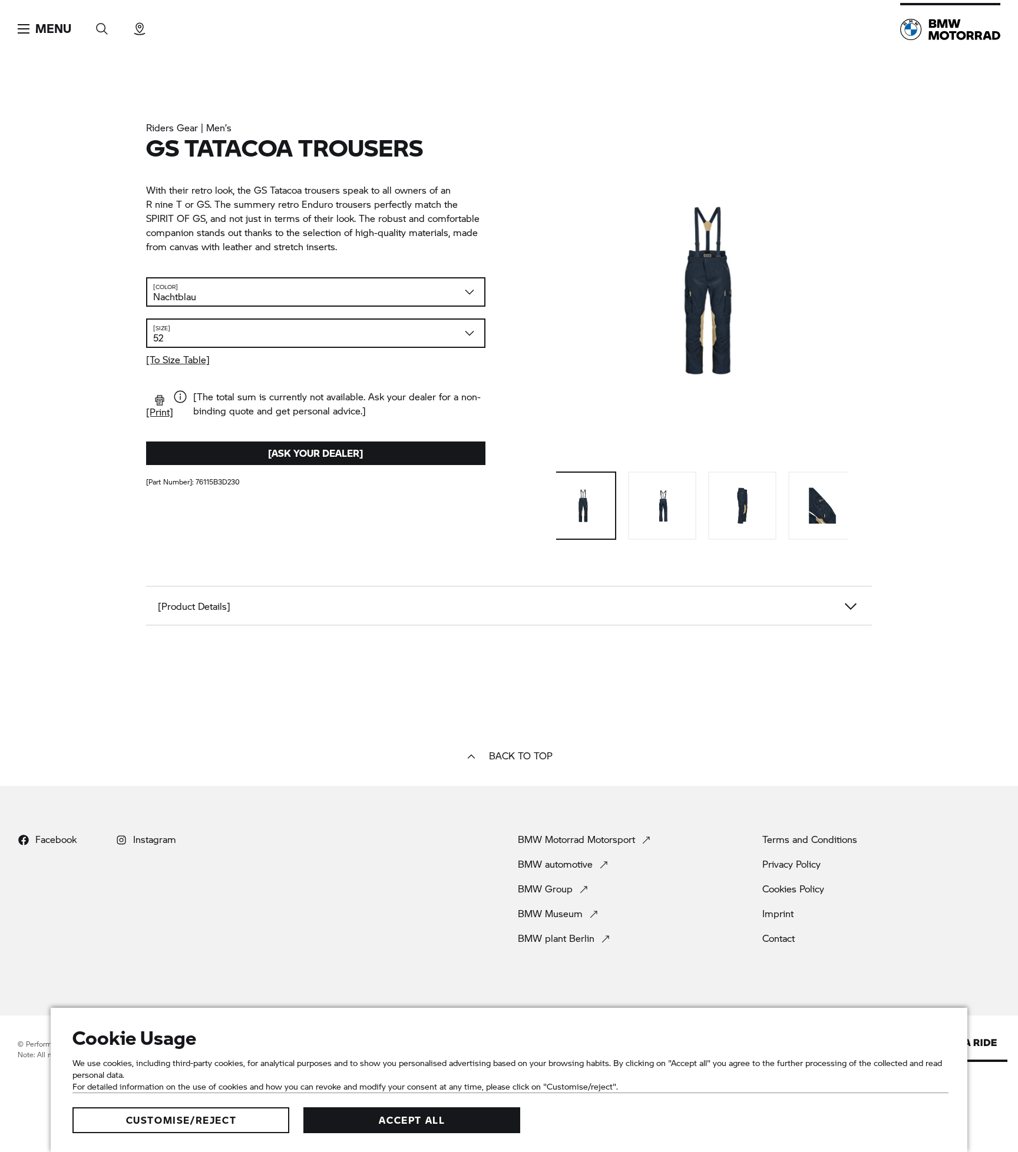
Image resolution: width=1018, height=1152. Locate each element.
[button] (44, 29)
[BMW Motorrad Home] (950, 29)
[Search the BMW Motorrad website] (102, 25)
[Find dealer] (140, 25)
